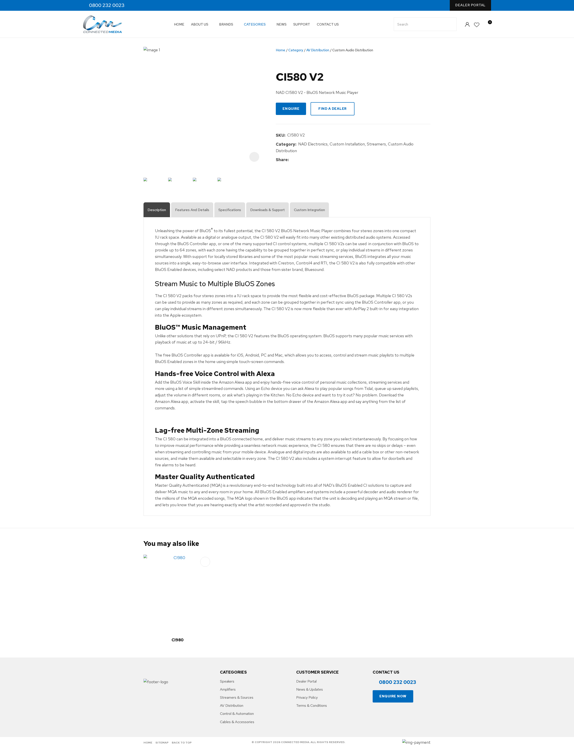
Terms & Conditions (311, 705)
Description (157, 210)
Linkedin (155, 5)
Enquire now (393, 696)
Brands (226, 24)
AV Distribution (317, 50)
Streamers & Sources (236, 697)
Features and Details (192, 210)
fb (135, 5)
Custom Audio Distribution (352, 50)
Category (295, 50)
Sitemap (162, 742)
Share (282, 159)
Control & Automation (237, 713)
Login (467, 24)
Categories (255, 24)
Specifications (229, 210)
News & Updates (309, 689)
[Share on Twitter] (297, 160)
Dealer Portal (470, 5)
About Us (199, 24)
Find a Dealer (332, 108)
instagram (145, 5)
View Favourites (477, 25)
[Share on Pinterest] (311, 159)
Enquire (291, 108)
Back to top (182, 742)
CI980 (178, 639)
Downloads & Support (267, 210)
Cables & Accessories (237, 722)
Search (451, 24)
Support (301, 24)
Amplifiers (228, 689)
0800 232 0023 (106, 5)
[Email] (304, 160)
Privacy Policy (307, 697)
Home (179, 24)
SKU (280, 135)
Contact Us (328, 24)
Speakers (227, 681)
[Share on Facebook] (291, 159)
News (281, 24)
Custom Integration (309, 210)
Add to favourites (205, 562)
